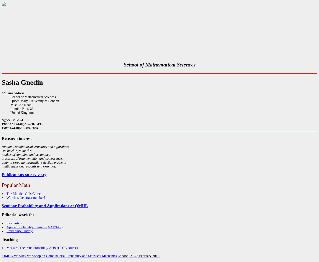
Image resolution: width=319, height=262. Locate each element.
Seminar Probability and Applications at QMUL (45, 206)
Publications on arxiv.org (24, 174)
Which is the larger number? (26, 197)
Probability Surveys (20, 231)
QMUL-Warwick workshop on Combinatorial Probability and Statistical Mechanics (59, 256)
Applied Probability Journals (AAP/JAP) (34, 227)
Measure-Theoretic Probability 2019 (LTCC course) (42, 248)
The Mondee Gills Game (24, 194)
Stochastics (14, 223)
